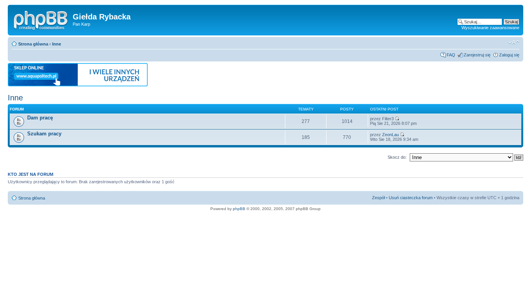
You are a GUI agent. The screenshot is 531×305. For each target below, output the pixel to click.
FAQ (451, 55)
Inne (56, 44)
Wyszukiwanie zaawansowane (490, 27)
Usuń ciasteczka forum (411, 197)
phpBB (239, 209)
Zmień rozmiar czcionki (513, 42)
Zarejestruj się (477, 55)
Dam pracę (40, 118)
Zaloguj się (509, 55)
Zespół (378, 197)
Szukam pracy (44, 134)
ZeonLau (390, 134)
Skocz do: (397, 157)
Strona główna (33, 44)
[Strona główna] (41, 19)
